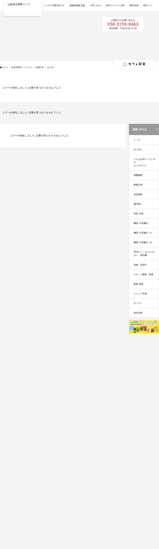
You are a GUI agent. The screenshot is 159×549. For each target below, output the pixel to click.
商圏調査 (138, 175)
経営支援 (138, 313)
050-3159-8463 (123, 24)
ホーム (5, 67)
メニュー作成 (140, 293)
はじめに (138, 149)
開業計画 (40, 67)
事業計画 (138, 184)
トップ (137, 140)
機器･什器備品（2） (143, 232)
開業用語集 (134, 5)
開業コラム (148, 5)
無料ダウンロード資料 (115, 5)
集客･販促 (138, 284)
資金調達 (138, 194)
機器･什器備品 (141, 223)
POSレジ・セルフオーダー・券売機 (145, 253)
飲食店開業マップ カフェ (22, 67)
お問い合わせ (95, 5)
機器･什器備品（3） (143, 242)
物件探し (138, 204)
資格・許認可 (140, 265)
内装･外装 (138, 213)
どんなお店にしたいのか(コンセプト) (144, 162)
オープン (138, 303)
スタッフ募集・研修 (143, 274)
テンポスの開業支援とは (54, 5)
